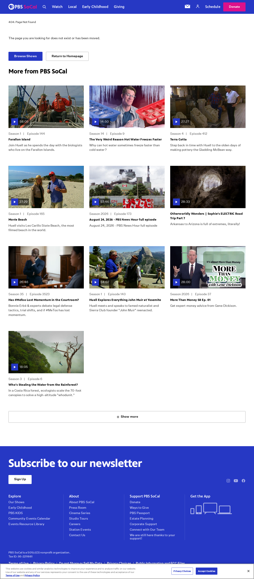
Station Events (80, 529)
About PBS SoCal (81, 502)
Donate (234, 6)
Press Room (77, 507)
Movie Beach (17, 219)
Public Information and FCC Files (160, 563)
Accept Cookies (206, 570)
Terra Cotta (178, 139)
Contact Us (77, 535)
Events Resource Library (26, 524)
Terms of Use (18, 563)
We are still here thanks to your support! (152, 536)
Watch (57, 7)
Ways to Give (139, 507)
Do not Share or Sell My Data (80, 563)
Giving (119, 7)
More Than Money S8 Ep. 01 (190, 300)
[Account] (198, 6)
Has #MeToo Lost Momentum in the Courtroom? (43, 300)
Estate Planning (141, 518)
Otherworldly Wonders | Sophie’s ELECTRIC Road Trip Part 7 (206, 216)
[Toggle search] (44, 7)
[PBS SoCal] (22, 7)
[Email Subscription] (187, 7)
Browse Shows (25, 56)
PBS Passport (140, 513)
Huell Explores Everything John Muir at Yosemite (125, 300)
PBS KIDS (15, 513)
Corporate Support (143, 524)
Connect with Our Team (147, 529)
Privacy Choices (119, 563)
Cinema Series (79, 513)
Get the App (200, 496)
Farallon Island (19, 139)
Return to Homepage (67, 56)
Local (72, 7)
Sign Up (20, 479)
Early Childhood (95, 7)
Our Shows (16, 502)
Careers (74, 524)
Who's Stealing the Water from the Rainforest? (43, 385)
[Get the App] (216, 509)
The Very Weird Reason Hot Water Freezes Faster (125, 139)
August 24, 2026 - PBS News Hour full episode (123, 219)
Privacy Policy (43, 563)
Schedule (212, 7)
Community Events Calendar (29, 518)
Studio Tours (78, 518)
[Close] (248, 571)
